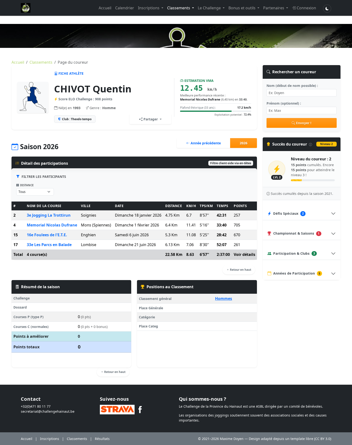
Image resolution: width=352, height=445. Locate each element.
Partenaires (274, 8)
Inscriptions (149, 8)
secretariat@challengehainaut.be (47, 411)
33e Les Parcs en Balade (49, 244)
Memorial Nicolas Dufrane (52, 225)
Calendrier (124, 8)
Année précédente (205, 143)
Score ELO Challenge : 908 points (85, 99)
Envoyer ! (303, 123)
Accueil (105, 8)
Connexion (306, 8)
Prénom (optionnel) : (284, 103)
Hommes (223, 298)
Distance (27, 185)
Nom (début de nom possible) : (292, 85)
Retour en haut (240, 270)
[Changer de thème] (327, 9)
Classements (179, 8)
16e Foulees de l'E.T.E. (47, 234)
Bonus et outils (242, 8)
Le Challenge (210, 8)
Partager (150, 119)
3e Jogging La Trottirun (49, 215)
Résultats (102, 438)
